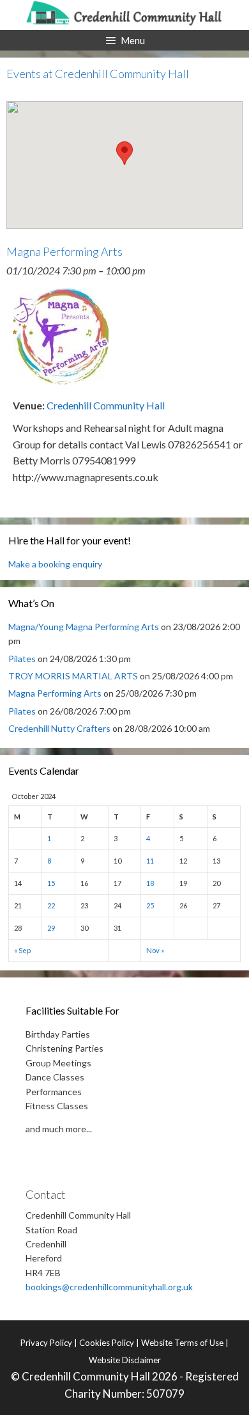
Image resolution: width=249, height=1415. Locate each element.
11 (150, 861)
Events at (97, 74)
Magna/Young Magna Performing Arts (83, 626)
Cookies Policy (106, 1343)
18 (150, 883)
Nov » (155, 950)
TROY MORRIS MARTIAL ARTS (73, 675)
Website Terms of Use (182, 1343)
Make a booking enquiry (55, 563)
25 (150, 905)
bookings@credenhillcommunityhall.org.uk (109, 1286)
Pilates (22, 658)
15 (51, 883)
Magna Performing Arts (55, 693)
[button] (124, 153)
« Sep (22, 950)
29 (51, 928)
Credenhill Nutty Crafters (59, 728)
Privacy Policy (46, 1343)
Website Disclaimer (125, 1360)
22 (51, 905)
